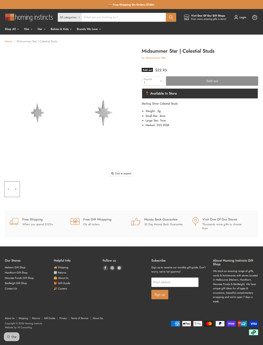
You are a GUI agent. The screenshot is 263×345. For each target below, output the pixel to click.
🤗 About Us (61, 278)
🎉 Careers (60, 288)
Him (27, 29)
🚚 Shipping (61, 267)
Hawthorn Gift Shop (16, 272)
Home (8, 41)
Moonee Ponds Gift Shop (19, 278)
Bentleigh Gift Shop (16, 283)
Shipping (23, 318)
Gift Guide (49, 318)
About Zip (98, 318)
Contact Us (11, 288)
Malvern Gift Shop (15, 267)
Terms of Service (79, 318)
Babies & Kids (60, 29)
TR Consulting (24, 327)
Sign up (159, 294)
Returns (36, 318)
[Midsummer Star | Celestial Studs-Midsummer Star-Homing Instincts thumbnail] (12, 189)
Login (243, 17)
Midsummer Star (156, 58)
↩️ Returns (60, 272)
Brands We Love (88, 29)
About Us (9, 318)
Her (40, 29)
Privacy (63, 318)
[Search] (171, 17)
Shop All (11, 29)
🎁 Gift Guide (62, 283)
